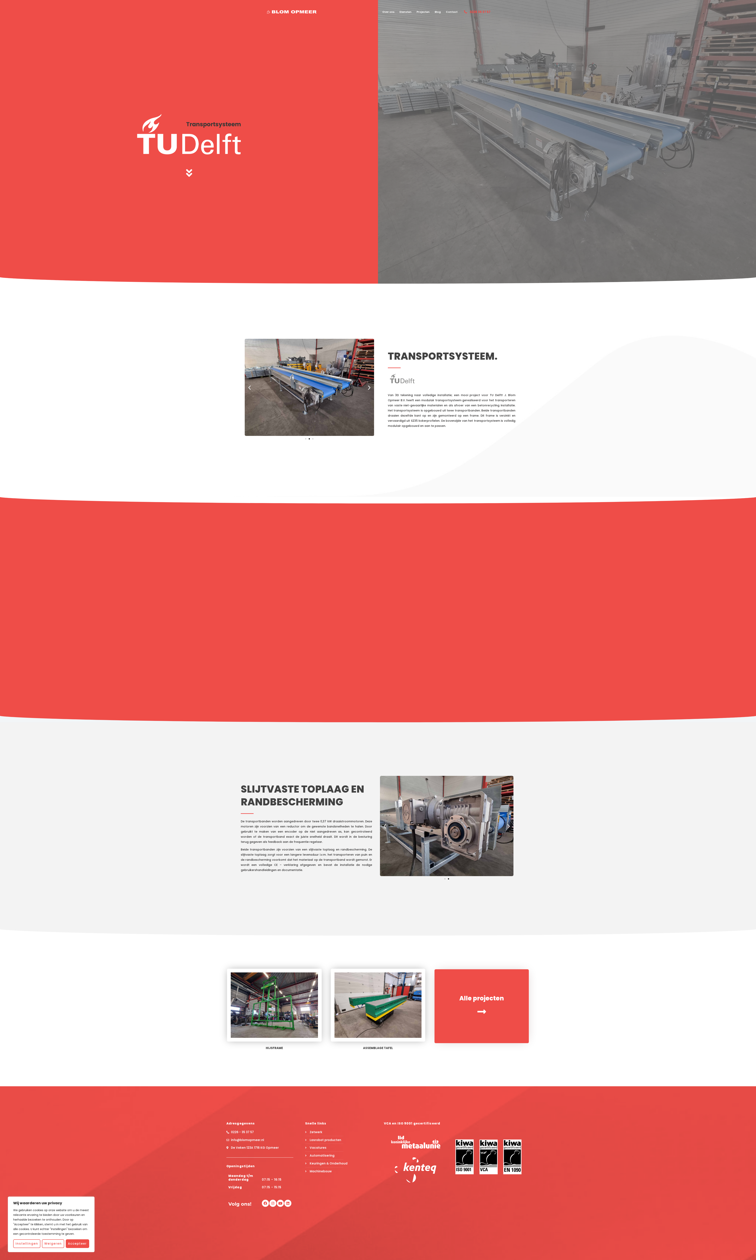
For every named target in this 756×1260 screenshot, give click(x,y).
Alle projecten (481, 998)
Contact (452, 12)
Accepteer (77, 1243)
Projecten (423, 12)
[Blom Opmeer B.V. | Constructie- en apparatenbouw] (292, 11)
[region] (51, 1224)
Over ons (388, 12)
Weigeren (53, 1243)
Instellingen (27, 1243)
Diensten (405, 12)
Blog (438, 12)
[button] (249, 387)
